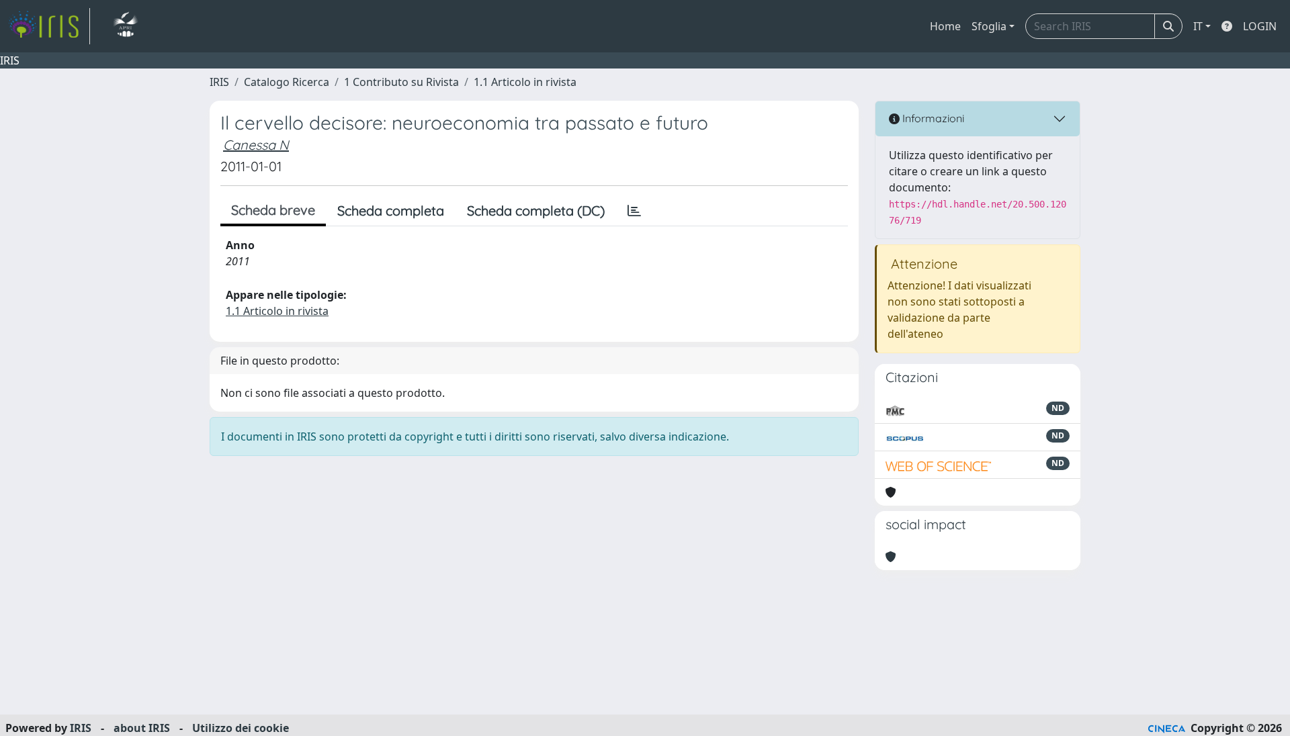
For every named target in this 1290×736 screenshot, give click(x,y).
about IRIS (142, 728)
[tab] (634, 211)
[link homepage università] (125, 26)
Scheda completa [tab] (390, 210)
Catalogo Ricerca (286, 82)
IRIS (219, 82)
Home (945, 26)
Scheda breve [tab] (273, 209)
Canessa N (256, 144)
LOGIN (1260, 26)
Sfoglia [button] (989, 26)
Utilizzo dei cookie (240, 728)
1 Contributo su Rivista (401, 82)
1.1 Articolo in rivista (525, 82)
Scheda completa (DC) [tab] (536, 210)
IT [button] (1198, 26)
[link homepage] (49, 26)
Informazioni (932, 118)
